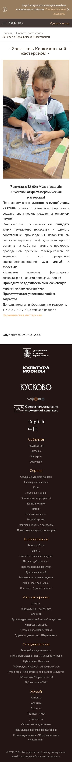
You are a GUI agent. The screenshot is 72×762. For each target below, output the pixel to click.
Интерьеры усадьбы (36, 624)
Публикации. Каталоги (36, 661)
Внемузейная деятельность (36, 650)
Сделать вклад (59, 23)
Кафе (36, 487)
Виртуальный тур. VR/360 (36, 608)
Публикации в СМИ (36, 682)
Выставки (36, 450)
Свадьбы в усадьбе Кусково (36, 476)
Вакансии (36, 708)
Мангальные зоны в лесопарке (36, 524)
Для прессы (36, 719)
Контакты (36, 697)
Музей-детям (36, 445)
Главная (7, 33)
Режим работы (36, 545)
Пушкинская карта (36, 514)
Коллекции (36, 613)
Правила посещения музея (36, 566)
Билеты (36, 550)
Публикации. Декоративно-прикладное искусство (36, 671)
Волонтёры (36, 702)
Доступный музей (36, 572)
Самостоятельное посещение (36, 556)
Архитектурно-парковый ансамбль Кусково (36, 619)
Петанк (36, 508)
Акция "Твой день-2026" (36, 582)
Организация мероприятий (36, 498)
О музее (36, 603)
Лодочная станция (36, 492)
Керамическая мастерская (22, 315)
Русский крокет (36, 519)
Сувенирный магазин (36, 482)
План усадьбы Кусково (36, 561)
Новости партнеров (28, 33)
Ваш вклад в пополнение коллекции (36, 729)
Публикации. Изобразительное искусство (36, 666)
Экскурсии (36, 461)
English (36, 422)
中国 (33, 429)
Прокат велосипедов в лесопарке (36, 530)
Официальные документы (36, 724)
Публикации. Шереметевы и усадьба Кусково (36, 655)
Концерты (36, 456)
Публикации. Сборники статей (36, 677)
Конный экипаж (36, 503)
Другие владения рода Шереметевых (36, 635)
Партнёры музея (36, 713)
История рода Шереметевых (36, 629)
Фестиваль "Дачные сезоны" (36, 588)
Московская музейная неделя (36, 577)
